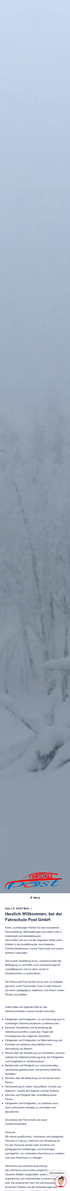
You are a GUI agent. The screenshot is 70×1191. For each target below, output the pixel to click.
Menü (37, 897)
